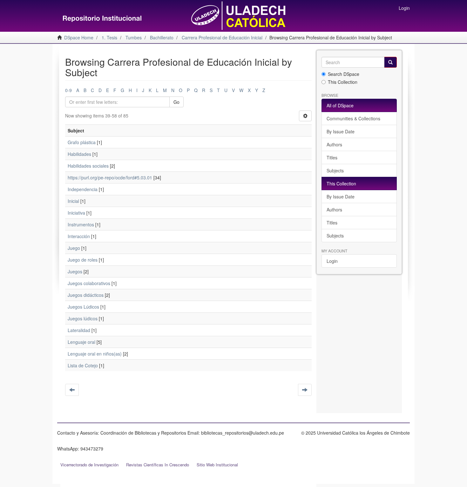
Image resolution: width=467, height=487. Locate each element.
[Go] (390, 62)
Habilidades (79, 154)
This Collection (342, 82)
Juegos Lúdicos (83, 307)
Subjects (335, 170)
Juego (74, 248)
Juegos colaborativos (89, 283)
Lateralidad (79, 330)
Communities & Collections (353, 118)
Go (176, 102)
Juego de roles (83, 260)
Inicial (73, 201)
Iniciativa (76, 213)
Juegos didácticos (86, 295)
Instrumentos (81, 224)
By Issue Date (341, 131)
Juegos (75, 271)
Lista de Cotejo (83, 365)
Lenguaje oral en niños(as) (95, 353)
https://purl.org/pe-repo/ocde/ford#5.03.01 (110, 177)
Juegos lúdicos (83, 318)
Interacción (79, 236)
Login (332, 261)
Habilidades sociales (88, 166)
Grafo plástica (82, 142)
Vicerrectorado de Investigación (89, 465)
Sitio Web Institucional (217, 465)
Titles (332, 157)
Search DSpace (343, 74)
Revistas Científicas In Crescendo (157, 465)
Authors (334, 144)
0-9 (68, 90)
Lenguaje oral (81, 342)
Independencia (83, 189)
